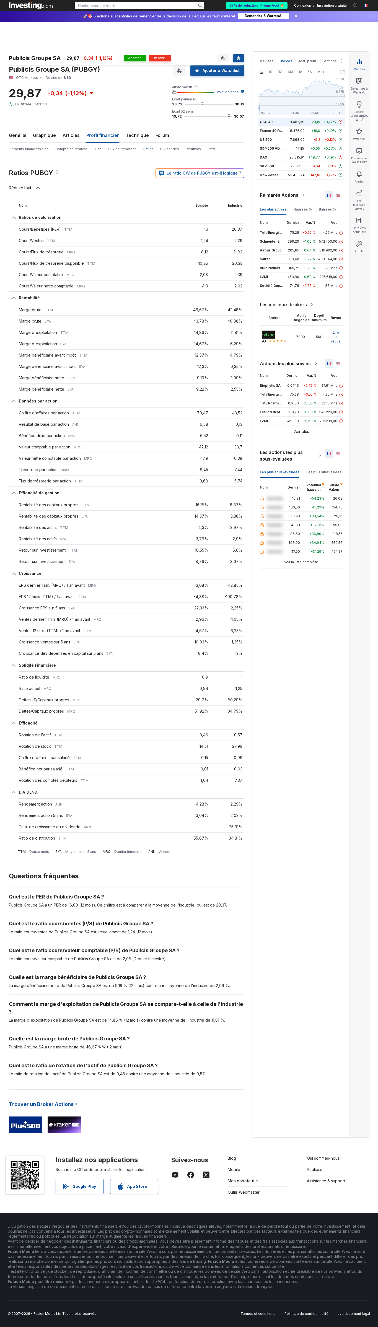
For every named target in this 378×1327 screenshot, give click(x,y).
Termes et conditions (257, 1314)
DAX (263, 157)
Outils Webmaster (244, 1192)
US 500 (266, 139)
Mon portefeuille (243, 1180)
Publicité (314, 1169)
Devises (266, 61)
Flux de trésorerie (122, 149)
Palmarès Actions (279, 195)
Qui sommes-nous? (324, 1158)
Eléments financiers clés (29, 149)
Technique (137, 135)
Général (17, 135)
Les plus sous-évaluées (279, 472)
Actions (330, 61)
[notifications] (355, 5)
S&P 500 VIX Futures (277, 148)
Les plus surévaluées (323, 472)
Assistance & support (326, 1180)
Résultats (193, 149)
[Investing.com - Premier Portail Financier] (31, 5)
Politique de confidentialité (306, 1314)
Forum (162, 135)
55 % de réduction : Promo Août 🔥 (256, 5)
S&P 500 (267, 166)
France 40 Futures (275, 131)
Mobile (234, 1169)
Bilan (97, 149)
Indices (286, 61)
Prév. (212, 149)
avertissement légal (354, 1314)
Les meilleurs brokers (283, 304)
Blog (232, 1158)
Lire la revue (336, 336)
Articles (71, 135)
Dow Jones (269, 175)
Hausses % (302, 209)
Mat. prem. (308, 61)
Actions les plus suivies (285, 363)
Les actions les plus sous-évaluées (281, 456)
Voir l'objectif (227, 92)
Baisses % (327, 209)
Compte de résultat (71, 149)
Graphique (44, 135)
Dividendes (169, 149)
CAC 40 (266, 122)
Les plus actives (273, 209)
